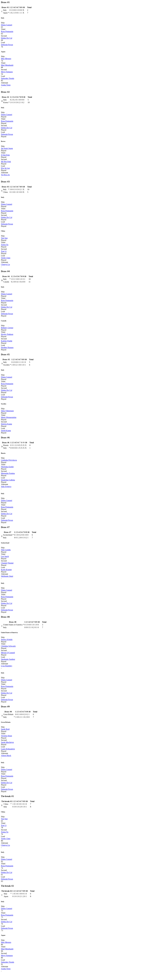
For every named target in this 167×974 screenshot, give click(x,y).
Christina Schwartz (8, 646)
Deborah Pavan (7, 45)
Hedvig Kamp (6, 424)
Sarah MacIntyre (7, 742)
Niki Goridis (6, 550)
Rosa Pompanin (7, 31)
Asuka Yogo (6, 85)
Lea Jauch (5, 556)
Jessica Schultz (6, 639)
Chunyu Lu (5, 264)
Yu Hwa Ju (5, 175)
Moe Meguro (6, 59)
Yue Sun (4, 238)
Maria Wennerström (8, 417)
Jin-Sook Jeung (7, 148)
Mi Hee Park (6, 162)
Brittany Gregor (7, 328)
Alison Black (6, 755)
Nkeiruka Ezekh (7, 467)
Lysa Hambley (6, 666)
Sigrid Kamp (6, 431)
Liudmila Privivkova (9, 460)
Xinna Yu (4, 245)
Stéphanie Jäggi (7, 576)
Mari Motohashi (7, 65)
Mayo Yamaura (7, 72)
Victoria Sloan (6, 736)
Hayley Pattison (7, 334)
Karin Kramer (6, 570)
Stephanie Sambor (8, 659)
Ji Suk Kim (5, 155)
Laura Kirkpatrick (8, 749)
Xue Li (3, 251)
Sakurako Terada (7, 78)
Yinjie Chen (5, 258)
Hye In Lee (5, 168)
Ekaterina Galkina (8, 480)
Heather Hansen (7, 347)
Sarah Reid (5, 729)
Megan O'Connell (8, 653)
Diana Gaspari (6, 25)
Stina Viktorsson (7, 411)
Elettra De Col (6, 38)
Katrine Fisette (6, 341)
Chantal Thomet (7, 563)
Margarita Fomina (8, 473)
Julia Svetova (6, 486)
